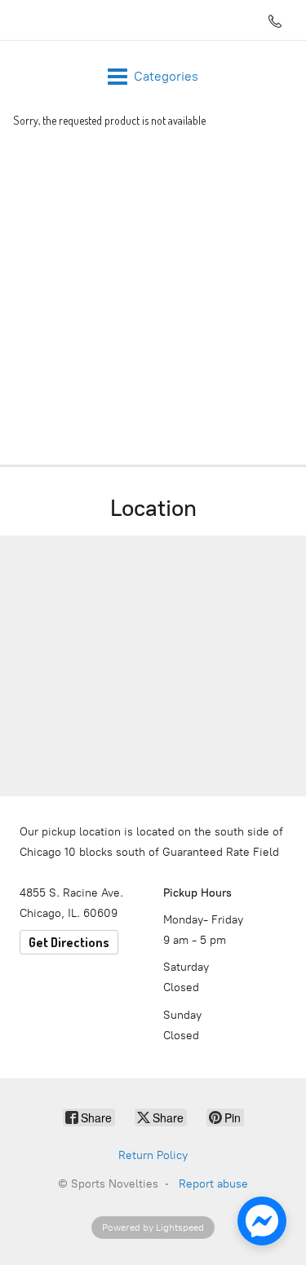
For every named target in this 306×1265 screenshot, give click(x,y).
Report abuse (213, 1184)
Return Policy (153, 1155)
